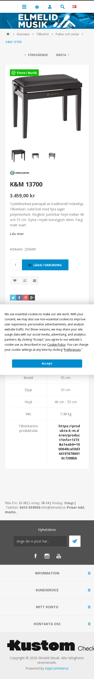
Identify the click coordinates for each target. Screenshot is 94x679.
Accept (47, 363)
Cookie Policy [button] (56, 345)
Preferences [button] (72, 350)
